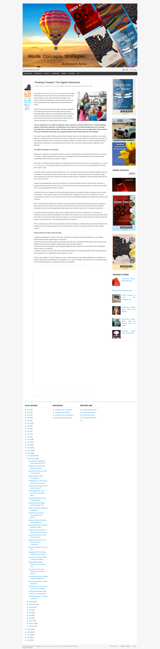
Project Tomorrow (53, 93)
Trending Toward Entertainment (122, 290)
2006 (29, 637)
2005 (29, 640)
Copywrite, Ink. (113, 646)
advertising (37, 73)
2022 (29, 420)
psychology (55, 73)
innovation (75, 86)
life (78, 73)
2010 (29, 453)
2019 (29, 429)
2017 (29, 434)
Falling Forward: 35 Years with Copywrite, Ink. (128, 297)
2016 (29, 437)
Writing (64, 73)
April (30, 618)
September (32, 604)
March (31, 621)
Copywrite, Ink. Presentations (64, 415)
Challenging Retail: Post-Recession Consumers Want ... (37, 493)
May (30, 615)
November (32, 458)
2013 (29, 445)
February (32, 623)
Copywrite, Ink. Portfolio (62, 412)
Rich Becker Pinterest (89, 418)
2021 (29, 423)
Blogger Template (27, 647)
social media (28, 73)
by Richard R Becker (29, 646)
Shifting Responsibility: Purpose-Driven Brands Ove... (37, 564)
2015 (29, 439)
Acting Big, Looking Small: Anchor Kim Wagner (128, 309)
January (31, 626)
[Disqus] (64, 298)
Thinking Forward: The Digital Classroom (57, 82)
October (31, 602)
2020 (29, 426)
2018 (29, 431)
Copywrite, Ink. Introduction (63, 410)
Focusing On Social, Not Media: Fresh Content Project (36, 572)
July (30, 610)
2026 (29, 410)
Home (127, 70)
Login (134, 70)
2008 (29, 632)
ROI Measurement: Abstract (63, 418)
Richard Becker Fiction (89, 410)
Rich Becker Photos (88, 415)
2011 (29, 450)
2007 (29, 635)
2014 (29, 442)
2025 (29, 412)
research (46, 73)
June (30, 612)
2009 (29, 629)
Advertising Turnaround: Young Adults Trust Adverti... (36, 515)
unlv (90, 86)
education (72, 73)
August (31, 607)
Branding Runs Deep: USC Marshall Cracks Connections (37, 542)
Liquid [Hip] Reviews (88, 412)
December (32, 456)
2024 (29, 415)
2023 (29, 418)
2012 (29, 448)
